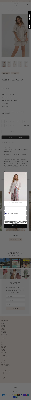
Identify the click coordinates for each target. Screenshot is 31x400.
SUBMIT (15, 226)
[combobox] (7, 213)
